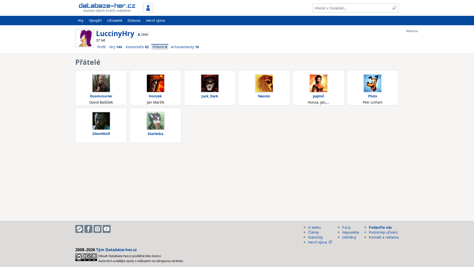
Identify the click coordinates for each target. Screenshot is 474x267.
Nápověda (350, 232)
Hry (80, 20)
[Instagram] (97, 229)
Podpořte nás (380, 227)
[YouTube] (107, 229)
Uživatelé (114, 20)
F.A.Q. (346, 227)
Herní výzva (155, 20)
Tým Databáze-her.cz (116, 249)
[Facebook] (88, 229)
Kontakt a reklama (384, 237)
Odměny (349, 237)
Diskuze (134, 20)
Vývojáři (95, 20)
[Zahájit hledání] (394, 8)
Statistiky (315, 237)
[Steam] (79, 229)
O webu (314, 227)
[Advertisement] (426, 107)
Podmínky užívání (383, 232)
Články (313, 232)
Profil (101, 46)
